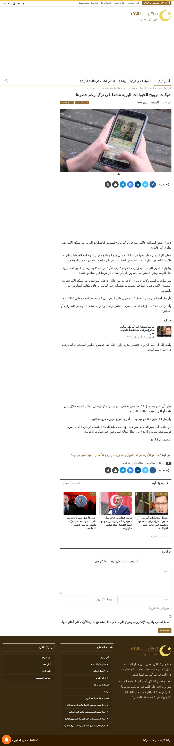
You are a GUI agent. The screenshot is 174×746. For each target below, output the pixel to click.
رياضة (122, 81)
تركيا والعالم (161, 494)
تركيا (71, 103)
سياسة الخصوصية (89, 3)
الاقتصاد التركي (99, 672)
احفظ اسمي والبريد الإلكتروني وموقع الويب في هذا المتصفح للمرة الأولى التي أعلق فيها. (116, 622)
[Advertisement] (87, 48)
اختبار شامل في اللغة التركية (97, 81)
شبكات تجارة (138, 463)
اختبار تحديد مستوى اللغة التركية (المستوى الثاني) (85, 726)
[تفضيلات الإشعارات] (6, 739)
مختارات (64, 103)
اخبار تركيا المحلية (98, 665)
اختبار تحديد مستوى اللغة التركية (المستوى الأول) (85, 706)
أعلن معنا (120, 3)
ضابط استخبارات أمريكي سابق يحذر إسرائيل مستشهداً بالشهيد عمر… (137, 330)
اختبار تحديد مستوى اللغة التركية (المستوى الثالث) (85, 719)
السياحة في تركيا (140, 81)
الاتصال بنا (106, 3)
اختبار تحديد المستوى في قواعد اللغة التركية (87, 712)
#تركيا (161, 463)
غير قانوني (126, 463)
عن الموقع (134, 3)
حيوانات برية (151, 463)
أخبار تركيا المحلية (82, 103)
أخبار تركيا (164, 81)
